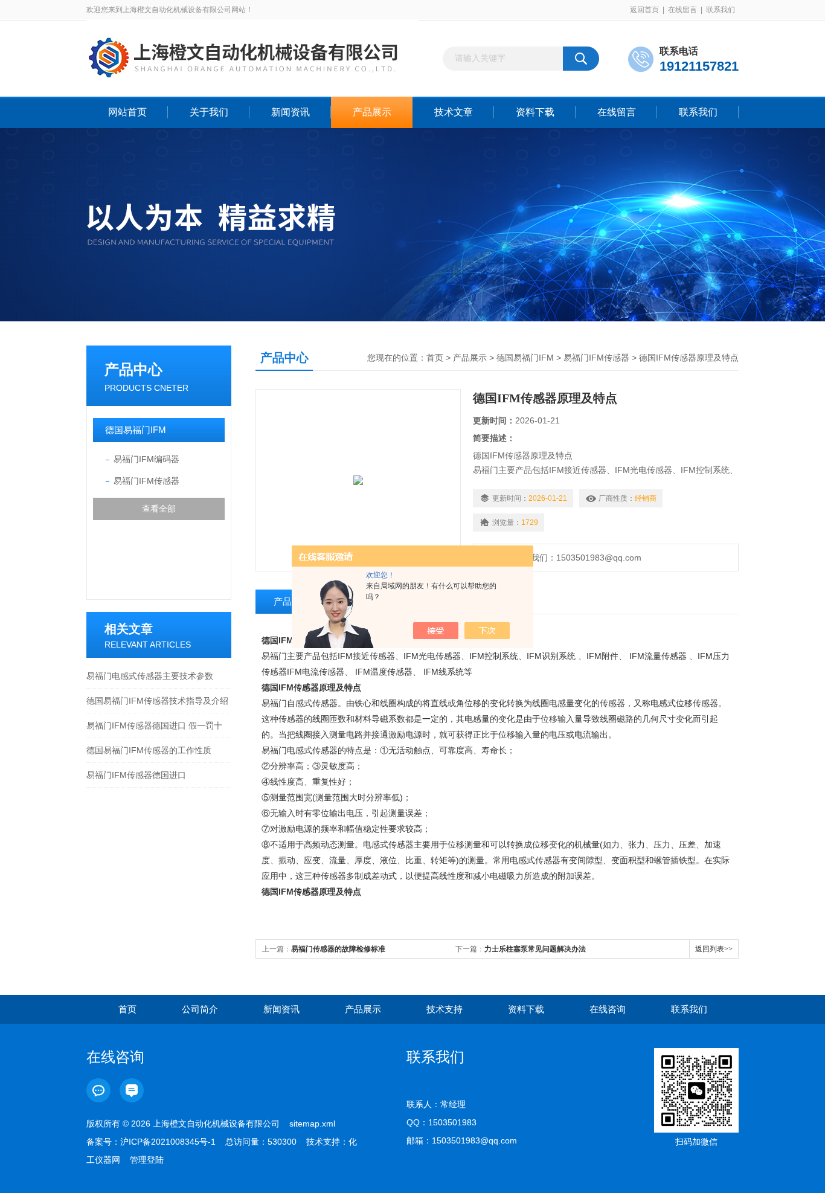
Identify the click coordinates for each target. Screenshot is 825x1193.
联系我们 (720, 9)
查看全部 (159, 508)
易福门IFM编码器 (146, 459)
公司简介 (200, 1009)
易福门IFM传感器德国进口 (136, 775)
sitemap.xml (312, 1123)
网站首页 (127, 112)
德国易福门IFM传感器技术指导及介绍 (157, 701)
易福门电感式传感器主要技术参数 (149, 676)
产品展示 (372, 112)
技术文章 (453, 112)
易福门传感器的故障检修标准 (338, 949)
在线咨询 (607, 1009)
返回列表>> (714, 949)
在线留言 (682, 9)
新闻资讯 (290, 112)
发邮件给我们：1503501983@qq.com (566, 557)
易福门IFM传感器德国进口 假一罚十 (154, 725)
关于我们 (209, 112)
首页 (434, 357)
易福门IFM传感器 (146, 481)
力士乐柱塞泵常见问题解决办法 (535, 949)
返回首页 (644, 9)
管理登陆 (147, 1160)
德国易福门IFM (135, 430)
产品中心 (133, 369)
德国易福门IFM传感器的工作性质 (148, 750)
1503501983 (452, 1122)
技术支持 (444, 1009)
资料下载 (535, 112)
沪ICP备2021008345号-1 (168, 1141)
